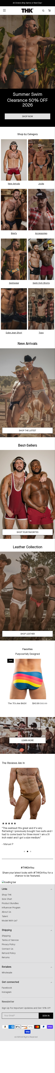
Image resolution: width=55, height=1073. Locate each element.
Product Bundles (10, 903)
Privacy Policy (8, 944)
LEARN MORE (28, 740)
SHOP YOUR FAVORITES (27, 532)
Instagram (6, 992)
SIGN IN (46, 1016)
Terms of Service (10, 940)
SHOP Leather (27, 634)
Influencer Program (11, 908)
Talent (5, 916)
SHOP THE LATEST (27, 431)
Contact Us (7, 949)
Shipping (6, 936)
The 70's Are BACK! (17, 703)
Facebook (7, 988)
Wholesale (7, 973)
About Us (6, 912)
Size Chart (7, 899)
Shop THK (6, 895)
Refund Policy (9, 953)
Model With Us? (9, 921)
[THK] (27, 10)
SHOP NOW (27, 116)
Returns (5, 957)
